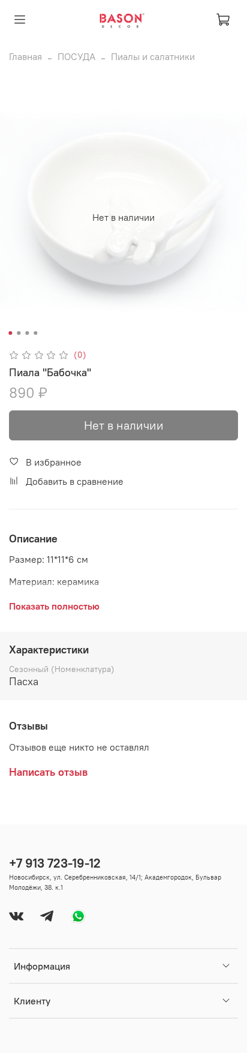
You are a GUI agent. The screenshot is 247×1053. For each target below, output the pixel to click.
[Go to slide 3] (27, 333)
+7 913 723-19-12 (55, 863)
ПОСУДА (76, 56)
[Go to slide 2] (18, 333)
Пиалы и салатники (153, 56)
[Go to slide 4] (35, 333)
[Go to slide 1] (10, 333)
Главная (25, 56)
